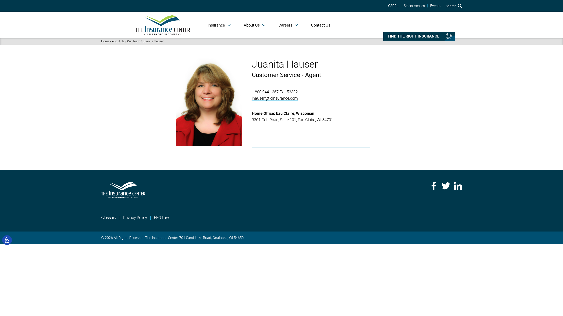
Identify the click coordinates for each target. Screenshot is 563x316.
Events (435, 6)
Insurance (216, 25)
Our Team (133, 41)
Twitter (446, 186)
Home (105, 41)
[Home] (162, 24)
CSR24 (393, 6)
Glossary (108, 217)
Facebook (433, 186)
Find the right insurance (413, 36)
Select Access (414, 6)
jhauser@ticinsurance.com (275, 98)
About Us (252, 25)
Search (451, 6)
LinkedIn (458, 186)
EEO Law (161, 217)
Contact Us (320, 25)
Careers (285, 25)
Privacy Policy (135, 217)
